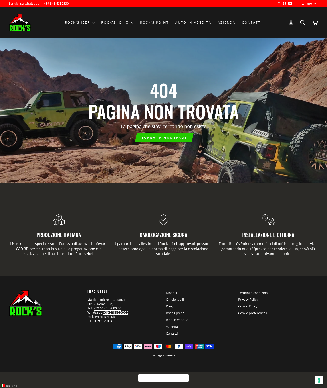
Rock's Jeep (78, 22)
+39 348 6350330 (56, 3)
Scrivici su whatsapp (24, 3)
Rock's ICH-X (115, 22)
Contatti (252, 22)
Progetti (172, 306)
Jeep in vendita (177, 320)
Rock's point (154, 22)
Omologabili (175, 299)
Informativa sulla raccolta (163, 378)
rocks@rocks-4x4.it (101, 316)
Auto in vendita (193, 22)
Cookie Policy (247, 306)
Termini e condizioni (253, 293)
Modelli (171, 293)
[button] (11, 386)
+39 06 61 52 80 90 (107, 308)
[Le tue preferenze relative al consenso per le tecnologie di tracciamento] (319, 380)
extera (171, 355)
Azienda (226, 22)
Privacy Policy (248, 299)
